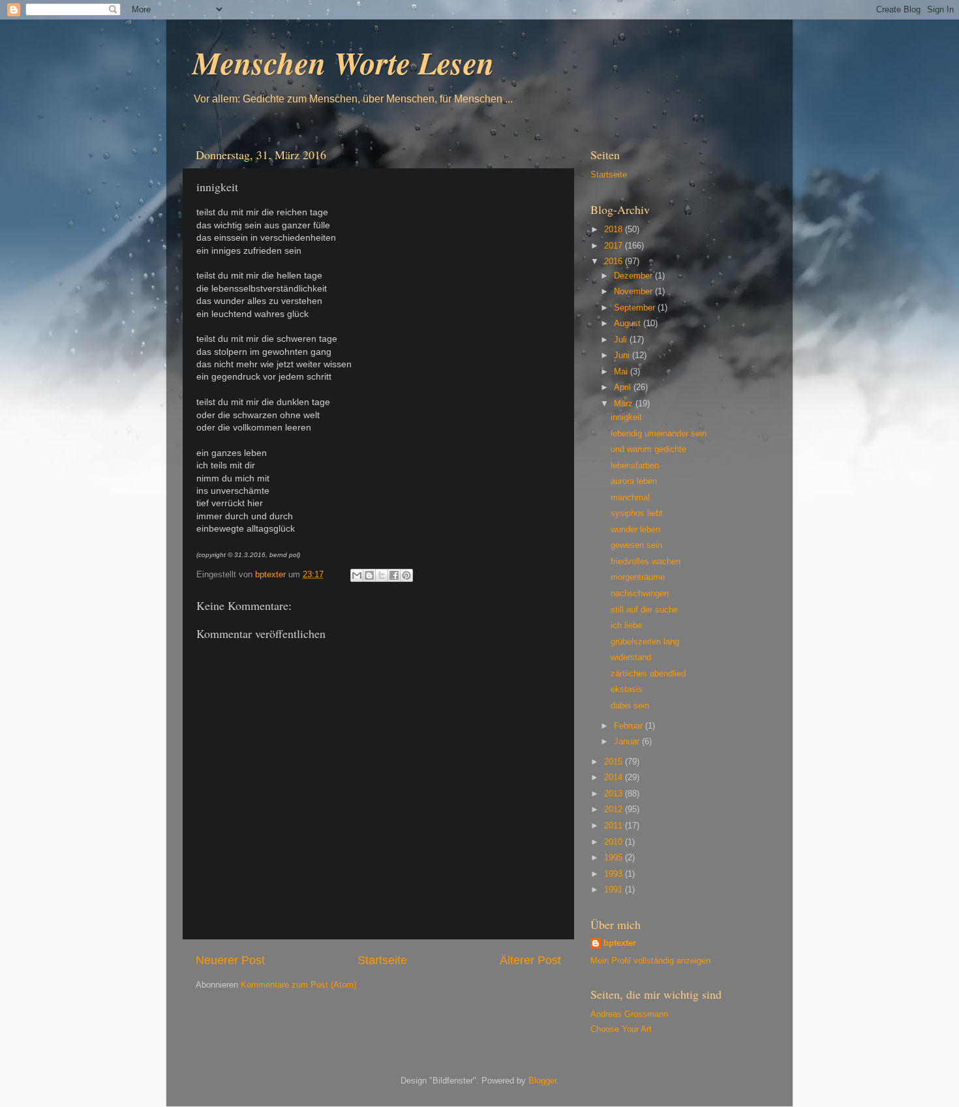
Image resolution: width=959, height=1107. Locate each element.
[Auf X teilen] (381, 575)
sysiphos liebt (637, 513)
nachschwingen (640, 593)
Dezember (634, 276)
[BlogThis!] (369, 575)
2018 (614, 229)
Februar (629, 726)
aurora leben (634, 481)
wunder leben (635, 529)
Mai (622, 371)
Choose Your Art (621, 1029)
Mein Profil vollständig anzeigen (650, 960)
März (624, 403)
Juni (623, 355)
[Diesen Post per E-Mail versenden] (356, 575)
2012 (614, 809)
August (628, 323)
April (623, 387)
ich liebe (626, 625)
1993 (614, 874)
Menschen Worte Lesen (343, 62)
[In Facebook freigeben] (394, 575)
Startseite (382, 960)
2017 (614, 245)
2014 (614, 777)
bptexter (619, 943)
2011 (614, 825)
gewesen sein (636, 545)
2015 (614, 761)
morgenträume (638, 577)
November (634, 291)
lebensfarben (635, 465)
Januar (628, 741)
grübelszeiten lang (645, 641)
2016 (614, 261)
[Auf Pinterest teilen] (406, 575)
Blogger (542, 1080)
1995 (614, 857)
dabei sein (630, 705)
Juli (622, 339)
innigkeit (626, 417)
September (636, 307)
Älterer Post (530, 960)
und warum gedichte (648, 449)
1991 (614, 889)
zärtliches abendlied (648, 673)
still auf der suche (644, 609)
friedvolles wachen (645, 561)
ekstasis (627, 689)
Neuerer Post (230, 960)
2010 (614, 842)
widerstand (631, 657)
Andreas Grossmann (629, 1014)
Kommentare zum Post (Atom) (298, 985)
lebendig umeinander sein (659, 433)
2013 (614, 793)
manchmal (630, 497)
